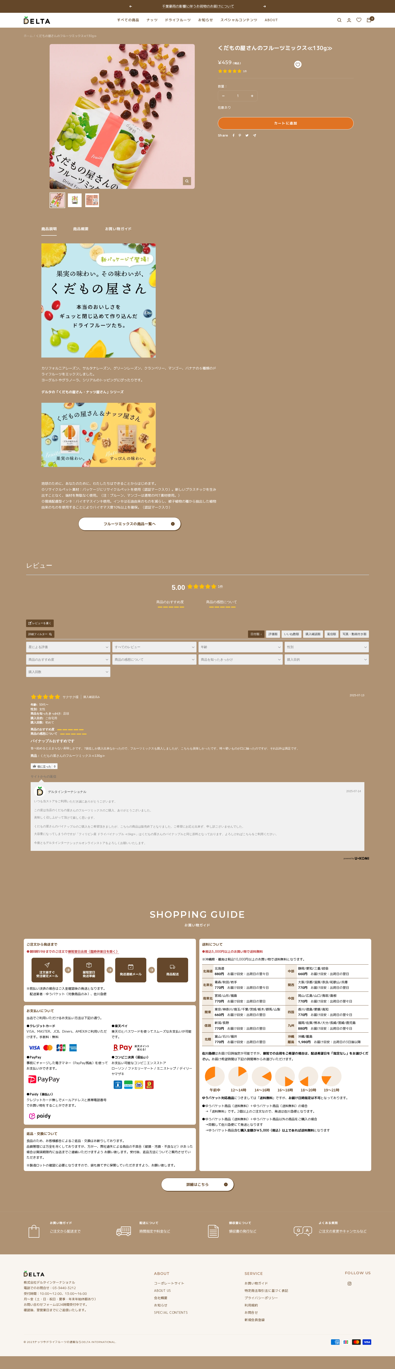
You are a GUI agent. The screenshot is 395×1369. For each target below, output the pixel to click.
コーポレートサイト (169, 1283)
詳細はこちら (197, 1184)
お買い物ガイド (118, 228)
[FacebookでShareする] (234, 135)
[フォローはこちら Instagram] (349, 1283)
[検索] (339, 20)
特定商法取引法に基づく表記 (266, 1290)
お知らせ (205, 20)
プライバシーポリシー (261, 1298)
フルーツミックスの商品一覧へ (130, 523)
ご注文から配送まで (65, 1231)
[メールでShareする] (254, 135)
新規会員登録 (255, 1320)
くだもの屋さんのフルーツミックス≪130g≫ (72, 755)
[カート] (369, 20)
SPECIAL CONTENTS (171, 1312)
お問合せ (251, 1312)
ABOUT (271, 20)
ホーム (28, 36)
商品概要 (80, 228)
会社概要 (161, 1298)
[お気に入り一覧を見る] (359, 20)
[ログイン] (349, 20)
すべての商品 (128, 20)
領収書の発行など (242, 1231)
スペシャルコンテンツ (238, 20)
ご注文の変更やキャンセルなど (343, 1231)
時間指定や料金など (154, 1231)
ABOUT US (162, 1290)
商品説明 (49, 228)
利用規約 (251, 1305)
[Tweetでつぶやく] (247, 135)
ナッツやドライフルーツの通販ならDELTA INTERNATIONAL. (75, 1342)
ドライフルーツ (178, 20)
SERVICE (254, 1273)
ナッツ (152, 20)
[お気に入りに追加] (298, 64)
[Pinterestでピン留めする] (240, 135)
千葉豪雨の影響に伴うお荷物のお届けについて (198, 6)
